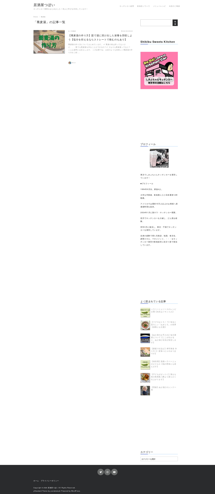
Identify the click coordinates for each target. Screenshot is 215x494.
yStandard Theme (40, 491)
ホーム (36, 480)
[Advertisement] (159, 115)
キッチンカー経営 (127, 6)
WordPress (75, 491)
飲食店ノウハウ (143, 6)
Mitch (74, 63)
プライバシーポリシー (50, 480)
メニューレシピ (159, 6)
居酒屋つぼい (44, 4)
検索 (175, 22)
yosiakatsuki (56, 491)
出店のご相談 (174, 6)
